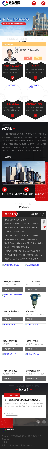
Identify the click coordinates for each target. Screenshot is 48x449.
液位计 (35, 66)
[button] (23, 34)
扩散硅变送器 (31, 311)
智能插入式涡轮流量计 (11, 282)
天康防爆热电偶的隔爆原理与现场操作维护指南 (24, 400)
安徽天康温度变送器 (19, 247)
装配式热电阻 (13, 104)
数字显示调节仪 (34, 255)
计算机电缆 (31, 228)
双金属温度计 (9, 243)
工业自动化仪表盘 (11, 235)
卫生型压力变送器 (33, 282)
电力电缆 (7, 231)
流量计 (22, 259)
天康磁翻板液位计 (33, 371)
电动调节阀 (25, 235)
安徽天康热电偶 (10, 239)
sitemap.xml (31, 445)
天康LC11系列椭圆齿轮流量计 (12, 311)
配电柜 (6, 247)
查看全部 (34, 214)
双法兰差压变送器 (10, 341)
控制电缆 (22, 239)
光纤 (24, 224)
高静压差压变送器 (10, 371)
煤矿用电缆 (20, 228)
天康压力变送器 (32, 341)
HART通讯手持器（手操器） (15, 255)
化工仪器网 (14, 445)
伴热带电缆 (20, 220)
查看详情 (8, 157)
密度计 (6, 259)
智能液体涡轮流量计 (13, 66)
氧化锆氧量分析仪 (33, 251)
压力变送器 (37, 243)
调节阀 (14, 259)
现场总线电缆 (33, 224)
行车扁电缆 (8, 228)
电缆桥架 (35, 235)
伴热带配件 (8, 220)
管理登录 (22, 445)
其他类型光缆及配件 (12, 224)
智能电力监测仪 (20, 231)
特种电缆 (31, 239)
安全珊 (21, 251)
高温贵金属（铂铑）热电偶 (35, 104)
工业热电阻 (32, 259)
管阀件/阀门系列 (10, 251)
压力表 (19, 243)
